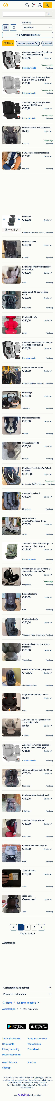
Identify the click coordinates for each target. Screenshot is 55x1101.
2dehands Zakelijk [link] (11, 1038)
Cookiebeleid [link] (34, 1049)
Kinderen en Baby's (26, 43)
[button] (33, 5)
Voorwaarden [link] (34, 1044)
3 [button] (34, 927)
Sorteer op (26, 23)
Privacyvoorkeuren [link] (11, 1054)
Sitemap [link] (6, 1067)
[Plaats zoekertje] (47, 5)
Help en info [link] (8, 1044)
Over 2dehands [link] (9, 1062)
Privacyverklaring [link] (10, 1049)
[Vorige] (13, 927)
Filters (10, 43)
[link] (6, 5)
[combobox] (24, 14)
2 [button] (27, 927)
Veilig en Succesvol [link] (37, 1038)
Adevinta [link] (32, 1062)
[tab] (5, 27)
